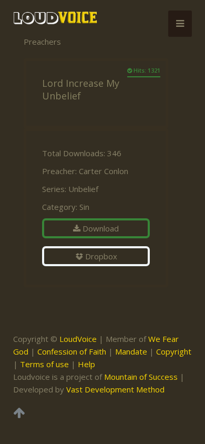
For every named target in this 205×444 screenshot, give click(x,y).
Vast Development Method (115, 389)
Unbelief (83, 189)
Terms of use (44, 364)
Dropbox (100, 256)
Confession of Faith (71, 351)
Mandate (131, 351)
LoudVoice (78, 339)
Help (86, 364)
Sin (84, 206)
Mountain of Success (141, 376)
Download (99, 228)
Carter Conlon (103, 171)
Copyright (173, 351)
